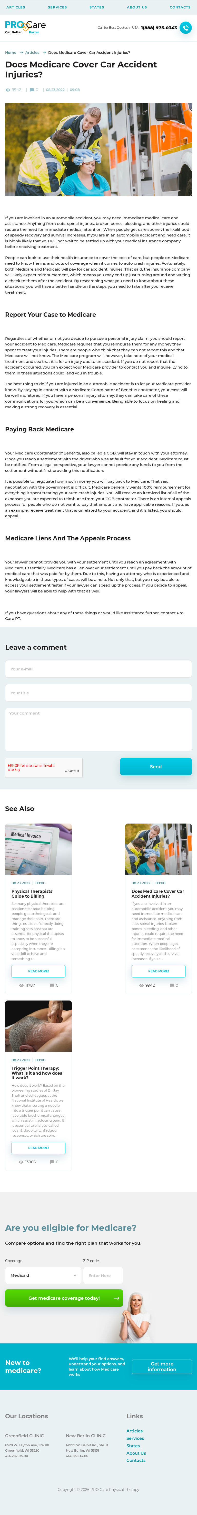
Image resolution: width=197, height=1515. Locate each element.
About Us (136, 1453)
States (97, 7)
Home (11, 52)
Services (57, 7)
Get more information (162, 1366)
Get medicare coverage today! (64, 1298)
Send (156, 766)
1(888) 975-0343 (159, 27)
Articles (15, 7)
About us (137, 7)
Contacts (180, 7)
